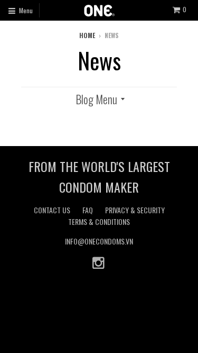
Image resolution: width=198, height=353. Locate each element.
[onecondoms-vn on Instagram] (99, 262)
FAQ (87, 209)
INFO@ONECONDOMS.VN (99, 241)
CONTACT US (52, 209)
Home (87, 35)
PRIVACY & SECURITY (135, 209)
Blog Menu (96, 99)
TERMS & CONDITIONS (99, 221)
